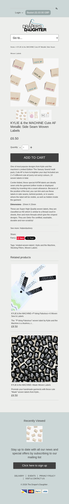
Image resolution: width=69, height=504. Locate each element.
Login (18, 12)
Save (22, 238)
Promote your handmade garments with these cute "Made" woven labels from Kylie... (33, 390)
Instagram (42, 4)
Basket (38, 12)
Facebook (31, 4)
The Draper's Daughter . (38, 484)
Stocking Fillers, (17, 248)
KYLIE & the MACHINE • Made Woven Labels (31, 385)
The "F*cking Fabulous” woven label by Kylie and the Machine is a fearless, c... (34, 321)
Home (12, 47)
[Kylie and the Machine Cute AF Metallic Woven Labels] (34, 82)
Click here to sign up (34, 465)
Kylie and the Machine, (46, 245)
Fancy (13, 238)
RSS (26, 4)
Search (56, 8)
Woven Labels (31, 248)
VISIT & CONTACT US (35, 478)
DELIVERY (19, 476)
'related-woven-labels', (25, 245)
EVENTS (32, 476)
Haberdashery (26, 228)
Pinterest (37, 4)
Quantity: (14, 147)
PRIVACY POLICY (47, 476)
